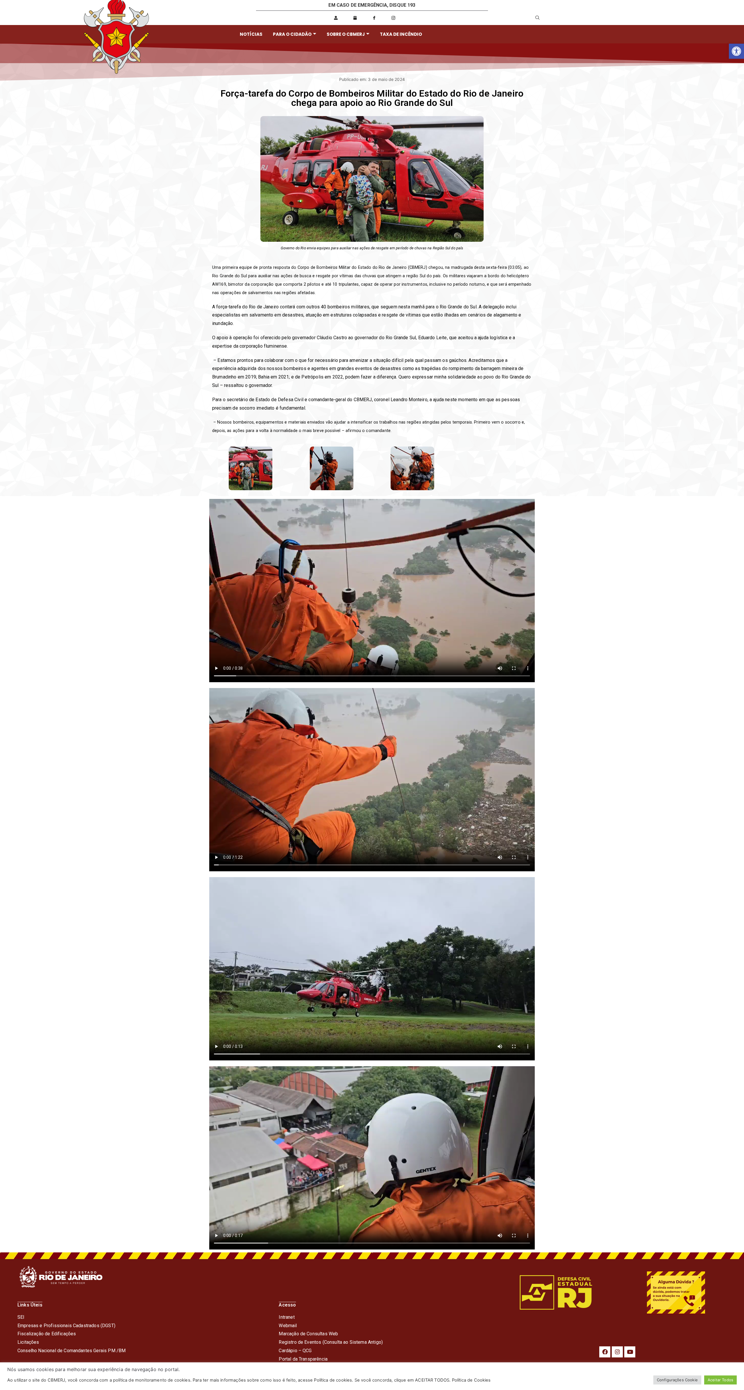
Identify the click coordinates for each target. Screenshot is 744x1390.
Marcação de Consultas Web (308, 1333)
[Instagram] (617, 1351)
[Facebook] (604, 1351)
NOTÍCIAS (251, 34)
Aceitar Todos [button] (720, 1379)
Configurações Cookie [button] (677, 1379)
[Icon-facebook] (374, 18)
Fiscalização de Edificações (46, 1333)
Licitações (28, 1342)
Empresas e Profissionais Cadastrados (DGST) (66, 1325)
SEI (20, 1317)
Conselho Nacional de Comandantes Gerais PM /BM (71, 1350)
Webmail (288, 1325)
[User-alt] (335, 18)
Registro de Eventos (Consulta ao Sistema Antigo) (331, 1342)
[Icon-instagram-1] (393, 18)
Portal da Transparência (303, 1359)
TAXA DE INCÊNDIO (401, 34)
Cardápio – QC (294, 1350)
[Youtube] (629, 1351)
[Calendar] (355, 18)
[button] (736, 51)
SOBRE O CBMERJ (346, 34)
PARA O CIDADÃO (292, 34)
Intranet (286, 1317)
